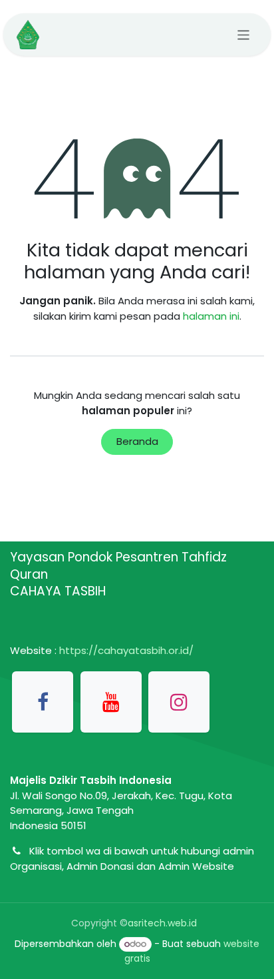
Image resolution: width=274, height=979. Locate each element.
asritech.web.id (162, 923)
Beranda (137, 441)
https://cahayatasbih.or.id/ (126, 650)
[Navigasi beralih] (243, 34)
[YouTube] (111, 702)
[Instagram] (178, 702)
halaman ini (211, 316)
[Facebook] (42, 702)
